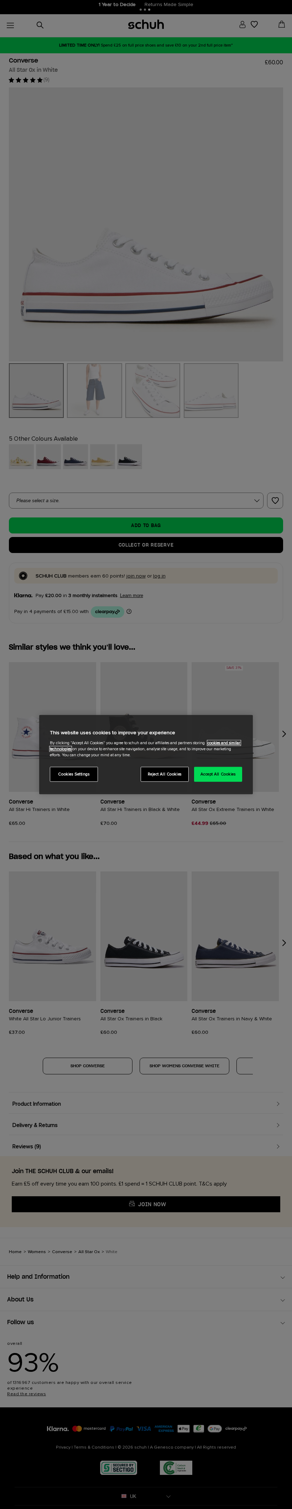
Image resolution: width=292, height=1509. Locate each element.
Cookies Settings (73, 774)
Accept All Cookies (217, 774)
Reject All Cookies (165, 774)
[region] (146, 754)
